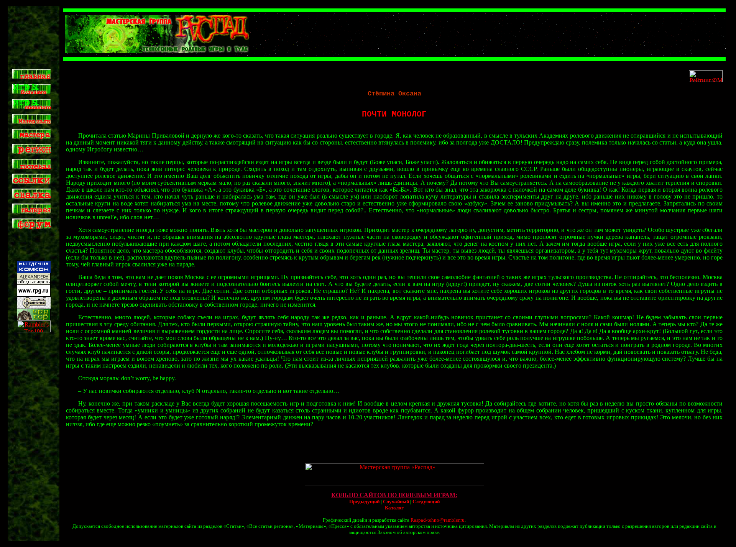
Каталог (394, 508)
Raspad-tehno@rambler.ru (438, 520)
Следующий (426, 501)
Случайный (396, 501)
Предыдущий (364, 501)
